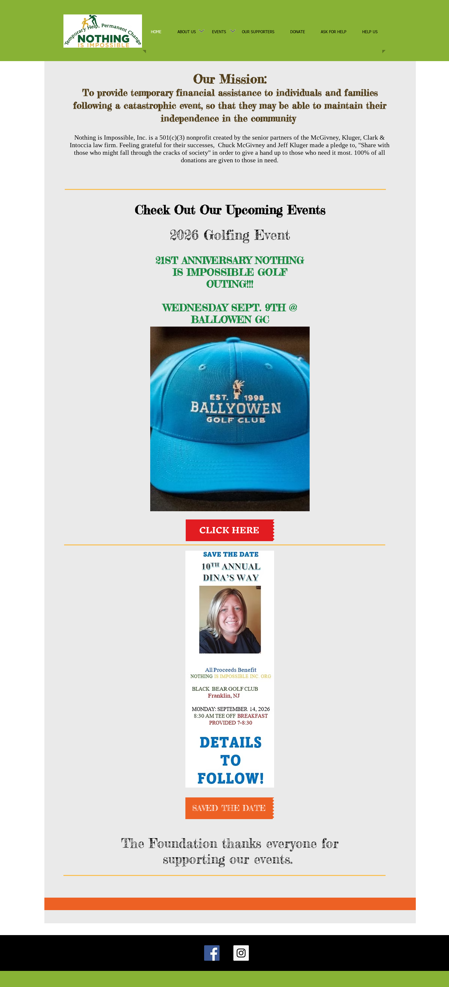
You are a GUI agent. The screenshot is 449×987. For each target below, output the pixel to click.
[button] (229, 808)
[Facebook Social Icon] (212, 953)
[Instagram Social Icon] (241, 953)
